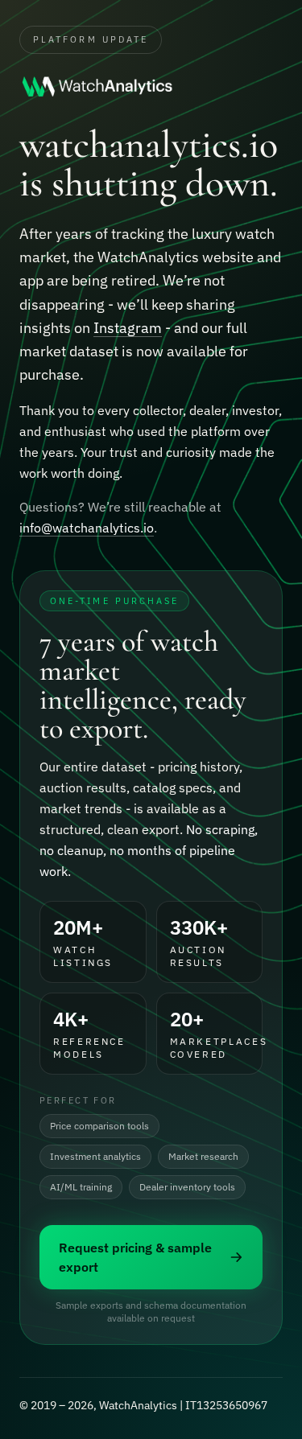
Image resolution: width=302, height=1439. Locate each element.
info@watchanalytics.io (86, 528)
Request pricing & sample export (135, 1257)
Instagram (127, 328)
